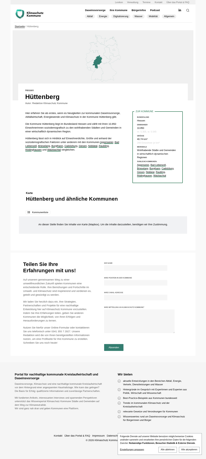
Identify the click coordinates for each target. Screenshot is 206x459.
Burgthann (57, 146)
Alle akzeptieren (189, 449)
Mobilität (153, 16)
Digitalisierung (120, 16)
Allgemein (169, 16)
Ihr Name (108, 263)
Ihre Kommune (118, 10)
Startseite (20, 26)
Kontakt (158, 2)
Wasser (139, 16)
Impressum (98, 435)
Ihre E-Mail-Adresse (113, 293)
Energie (103, 16)
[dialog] (160, 444)
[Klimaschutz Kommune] (30, 14)
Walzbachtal (54, 149)
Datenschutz (114, 435)
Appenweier (106, 142)
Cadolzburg (70, 146)
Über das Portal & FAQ (177, 2)
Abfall (90, 16)
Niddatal (92, 146)
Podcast (155, 10)
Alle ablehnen (168, 449)
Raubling (104, 146)
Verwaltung (132, 2)
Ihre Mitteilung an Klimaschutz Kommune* (124, 307)
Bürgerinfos (139, 10)
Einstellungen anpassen (132, 449)
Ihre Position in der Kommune (118, 278)
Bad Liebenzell (158, 165)
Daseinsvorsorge (95, 10)
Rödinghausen (33, 149)
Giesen (83, 146)
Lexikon (119, 2)
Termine (147, 2)
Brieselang (44, 146)
